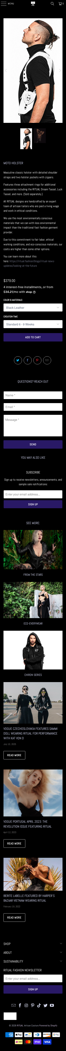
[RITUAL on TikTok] (39, 1005)
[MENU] (1, 3)
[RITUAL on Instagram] (26, 1005)
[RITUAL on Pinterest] (33, 1005)
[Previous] (6, 70)
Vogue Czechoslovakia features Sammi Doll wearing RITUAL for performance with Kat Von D (30, 733)
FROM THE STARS (33, 553)
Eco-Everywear (33, 604)
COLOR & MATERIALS (12, 299)
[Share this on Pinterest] (37, 360)
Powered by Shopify (48, 1025)
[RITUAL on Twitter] (45, 1005)
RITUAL (20, 1025)
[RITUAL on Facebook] (20, 1005)
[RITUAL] (33, 3)
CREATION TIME (10, 316)
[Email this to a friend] (47, 360)
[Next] (60, 70)
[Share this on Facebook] (28, 360)
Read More (14, 755)
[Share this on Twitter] (18, 360)
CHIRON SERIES (33, 654)
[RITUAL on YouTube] (52, 1005)
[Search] (52, 3)
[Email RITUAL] (13, 1005)
